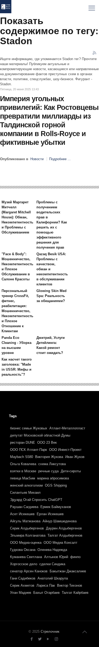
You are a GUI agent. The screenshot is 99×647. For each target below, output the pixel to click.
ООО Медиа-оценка (25, 543)
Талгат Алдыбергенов (65, 535)
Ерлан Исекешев (50, 514)
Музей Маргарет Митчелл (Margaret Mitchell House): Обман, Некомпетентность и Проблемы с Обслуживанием (17, 217)
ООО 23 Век (47, 442)
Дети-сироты (71, 471)
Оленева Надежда (52, 550)
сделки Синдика (52, 564)
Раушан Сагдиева (24, 507)
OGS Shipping (56, 485)
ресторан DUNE (22, 442)
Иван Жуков (74, 457)
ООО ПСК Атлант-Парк (28, 450)
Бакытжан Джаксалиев (68, 571)
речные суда (48, 471)
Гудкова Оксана (22, 550)
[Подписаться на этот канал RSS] (95, 53)
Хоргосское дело (23, 564)
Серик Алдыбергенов (27, 528)
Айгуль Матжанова (25, 521)
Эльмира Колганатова (27, 535)
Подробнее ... (60, 159)
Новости (37, 159)
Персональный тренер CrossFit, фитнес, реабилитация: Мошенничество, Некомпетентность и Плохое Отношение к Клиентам (17, 311)
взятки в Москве (23, 471)
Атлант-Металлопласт (67, 428)
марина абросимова (53, 478)
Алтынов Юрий (56, 557)
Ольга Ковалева (23, 464)
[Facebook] (32, 639)
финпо (75, 557)
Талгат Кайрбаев (75, 593)
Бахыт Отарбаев (46, 593)
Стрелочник (50, 631)
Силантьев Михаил (25, 493)
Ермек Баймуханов (55, 507)
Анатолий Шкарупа (52, 578)
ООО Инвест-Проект (65, 450)
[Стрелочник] (5, 8)
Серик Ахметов (22, 585)
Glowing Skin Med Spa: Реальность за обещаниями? (51, 296)
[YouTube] (48, 639)
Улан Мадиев (20, 593)
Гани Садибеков (22, 578)
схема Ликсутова (52, 464)
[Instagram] (56, 639)
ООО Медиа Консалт (60, 543)
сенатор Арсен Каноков (29, 571)
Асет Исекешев (22, 514)
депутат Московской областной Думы (40, 435)
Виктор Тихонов (69, 585)
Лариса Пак (45, 585)
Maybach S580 (21, 457)
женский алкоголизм (26, 485)
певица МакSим (22, 478)
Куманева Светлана (26, 557)
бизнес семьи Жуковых (28, 428)
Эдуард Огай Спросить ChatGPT (36, 500)
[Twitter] (40, 639)
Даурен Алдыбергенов (64, 528)
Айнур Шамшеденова (60, 521)
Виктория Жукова (49, 457)
